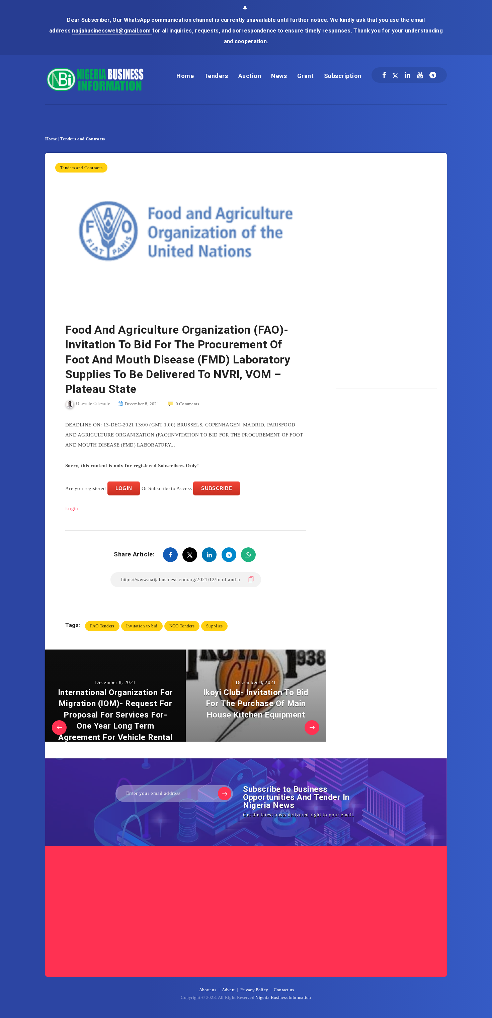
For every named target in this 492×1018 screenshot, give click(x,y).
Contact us (284, 989)
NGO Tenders (181, 625)
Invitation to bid (142, 625)
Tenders (216, 75)
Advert (228, 989)
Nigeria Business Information (283, 997)
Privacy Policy (254, 989)
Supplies (214, 625)
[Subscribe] (224, 793)
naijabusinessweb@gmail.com (112, 30)
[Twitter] (395, 75)
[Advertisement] (386, 268)
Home (185, 75)
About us (207, 989)
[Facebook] (384, 75)
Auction (249, 75)
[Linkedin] (407, 75)
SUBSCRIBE (216, 488)
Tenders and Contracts (82, 138)
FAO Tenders (102, 625)
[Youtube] (420, 75)
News (279, 75)
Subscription (342, 75)
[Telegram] (432, 75)
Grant (305, 75)
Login (71, 508)
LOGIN (123, 488)
